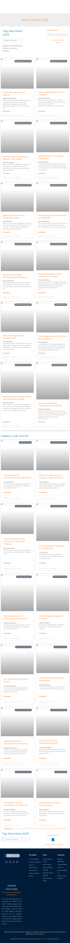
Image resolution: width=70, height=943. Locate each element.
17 (51, 829)
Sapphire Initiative (42, 939)
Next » (63, 829)
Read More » (6, 111)
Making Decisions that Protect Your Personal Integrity (14, 541)
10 (32, 829)
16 (48, 829)
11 (35, 829)
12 (37, 829)
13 (40, 829)
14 (43, 829)
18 (53, 829)
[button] (57, 34)
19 (56, 829)
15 (45, 829)
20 (59, 829)
